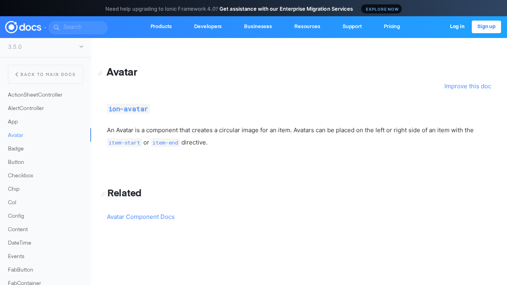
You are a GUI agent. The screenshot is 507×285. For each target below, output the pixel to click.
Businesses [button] (258, 26)
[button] (44, 26)
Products (161, 26)
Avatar (15, 135)
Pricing (392, 26)
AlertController (26, 108)
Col (12, 202)
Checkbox (20, 176)
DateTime (19, 243)
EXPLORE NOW (382, 9)
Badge (16, 149)
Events (16, 256)
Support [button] (352, 26)
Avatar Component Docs (141, 216)
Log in (457, 26)
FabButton (20, 270)
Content (18, 229)
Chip (13, 189)
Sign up (486, 26)
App (13, 122)
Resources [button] (307, 26)
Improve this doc (467, 86)
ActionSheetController (35, 95)
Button (16, 162)
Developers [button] (208, 26)
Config (16, 216)
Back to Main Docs (48, 75)
